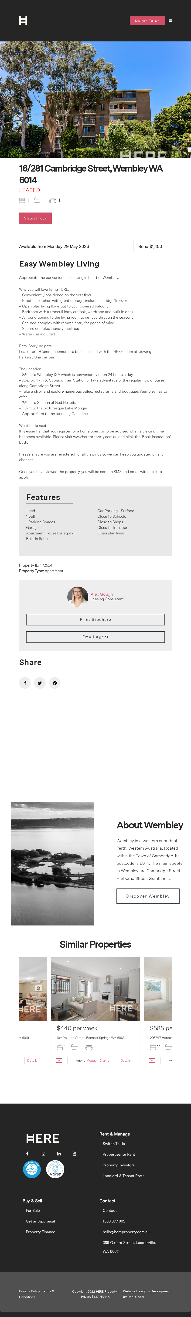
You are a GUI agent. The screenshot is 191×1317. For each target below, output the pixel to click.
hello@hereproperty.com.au (126, 1232)
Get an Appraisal (40, 1221)
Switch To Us (114, 1143)
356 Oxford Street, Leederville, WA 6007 (129, 1247)
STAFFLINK (102, 1296)
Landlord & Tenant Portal (124, 1176)
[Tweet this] (40, 683)
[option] (95, 113)
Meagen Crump (97, 1060)
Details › (33, 1060)
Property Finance (40, 1232)
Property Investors (119, 1165)
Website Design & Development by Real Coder (147, 1294)
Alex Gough (102, 594)
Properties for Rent (119, 1154)
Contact (110, 1210)
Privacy (86, 1296)
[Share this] (25, 683)
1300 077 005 (114, 1221)
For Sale (33, 1210)
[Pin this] (55, 683)
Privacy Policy (29, 1291)
